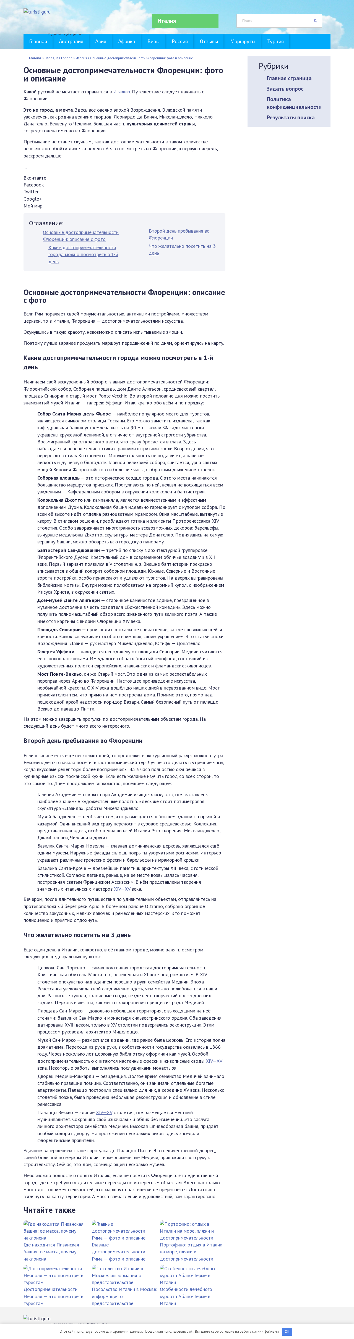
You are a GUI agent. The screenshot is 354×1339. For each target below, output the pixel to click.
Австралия (71, 41)
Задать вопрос (285, 88)
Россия (180, 41)
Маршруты (242, 41)
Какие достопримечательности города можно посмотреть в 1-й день (83, 254)
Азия (100, 41)
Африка (126, 41)
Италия (167, 20)
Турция (275, 41)
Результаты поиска (291, 117)
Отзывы (209, 41)
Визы (153, 41)
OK (287, 1331)
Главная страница (289, 78)
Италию (121, 91)
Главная (38, 41)
